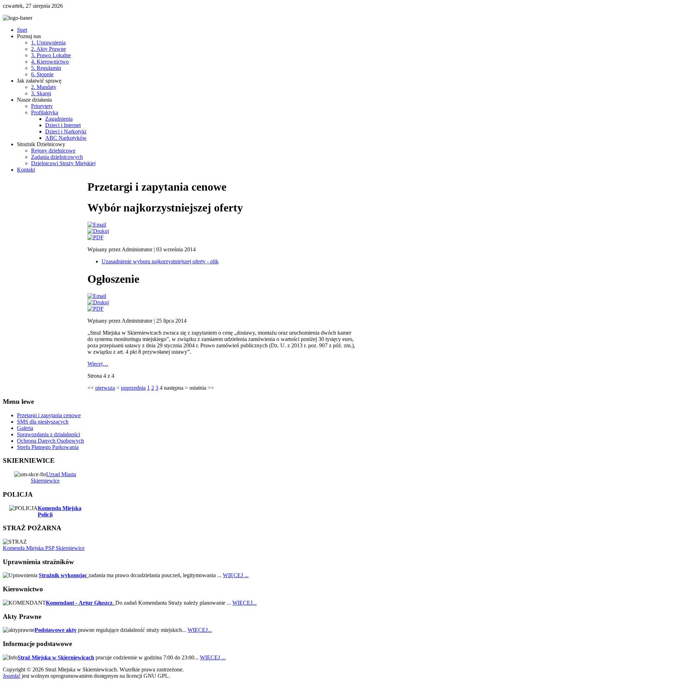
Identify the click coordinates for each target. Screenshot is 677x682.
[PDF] (95, 237)
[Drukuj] (98, 231)
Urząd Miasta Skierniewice (53, 477)
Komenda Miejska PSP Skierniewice (44, 548)
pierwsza (105, 388)
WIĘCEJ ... (236, 575)
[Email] (96, 225)
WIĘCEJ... (244, 603)
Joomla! (11, 676)
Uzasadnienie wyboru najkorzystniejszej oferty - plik (160, 261)
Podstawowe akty (56, 630)
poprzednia (133, 388)
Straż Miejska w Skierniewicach (56, 657)
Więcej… (97, 364)
